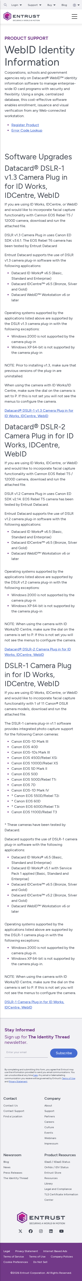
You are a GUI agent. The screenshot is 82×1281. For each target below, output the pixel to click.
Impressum (51, 1143)
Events (48, 1132)
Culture (49, 1127)
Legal (6, 1251)
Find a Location (12, 1116)
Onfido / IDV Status (56, 1167)
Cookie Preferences (15, 1262)
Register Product (25, 125)
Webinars (50, 1138)
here (35, 1075)
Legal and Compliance (58, 1189)
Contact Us (10, 1105)
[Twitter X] (20, 1231)
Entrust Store (52, 1172)
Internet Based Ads (55, 1251)
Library (48, 1183)
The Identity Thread (15, 1178)
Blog (64, 5)
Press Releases (12, 1172)
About (48, 1105)
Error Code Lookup (26, 130)
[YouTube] (61, 1231)
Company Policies (62, 1256)
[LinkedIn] (51, 1231)
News (6, 1167)
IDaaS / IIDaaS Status (57, 1161)
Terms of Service (13, 1256)
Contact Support (13, 1111)
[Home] (21, 16)
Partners (49, 1116)
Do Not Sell (40, 1262)
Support (49, 1111)
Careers (49, 1121)
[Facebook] (30, 1231)
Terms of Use (68, 1078)
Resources (51, 1178)
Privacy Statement (18, 1081)
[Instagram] (41, 1231)
